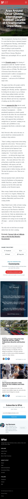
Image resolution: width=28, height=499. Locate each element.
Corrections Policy (5, 470)
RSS (2, 484)
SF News (9, 7)
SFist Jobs (3, 453)
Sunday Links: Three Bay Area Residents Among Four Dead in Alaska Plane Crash (14, 296)
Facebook (3, 479)
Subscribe (14, 417)
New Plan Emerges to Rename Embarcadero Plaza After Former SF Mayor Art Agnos (14, 302)
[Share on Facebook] (8, 359)
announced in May (12, 105)
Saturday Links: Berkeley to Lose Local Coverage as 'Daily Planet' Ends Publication (14, 308)
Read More (22, 427)
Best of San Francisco (6, 456)
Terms (2, 496)
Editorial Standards (5, 467)
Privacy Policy (4, 493)
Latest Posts (4, 451)
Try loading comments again (14, 272)
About (2, 462)
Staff (2, 465)
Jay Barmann (17, 7)
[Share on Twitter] (6, 359)
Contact (3, 472)
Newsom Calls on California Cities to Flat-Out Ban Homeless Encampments (12, 236)
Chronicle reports (10, 62)
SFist (4, 439)
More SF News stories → (14, 314)
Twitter (2, 481)
